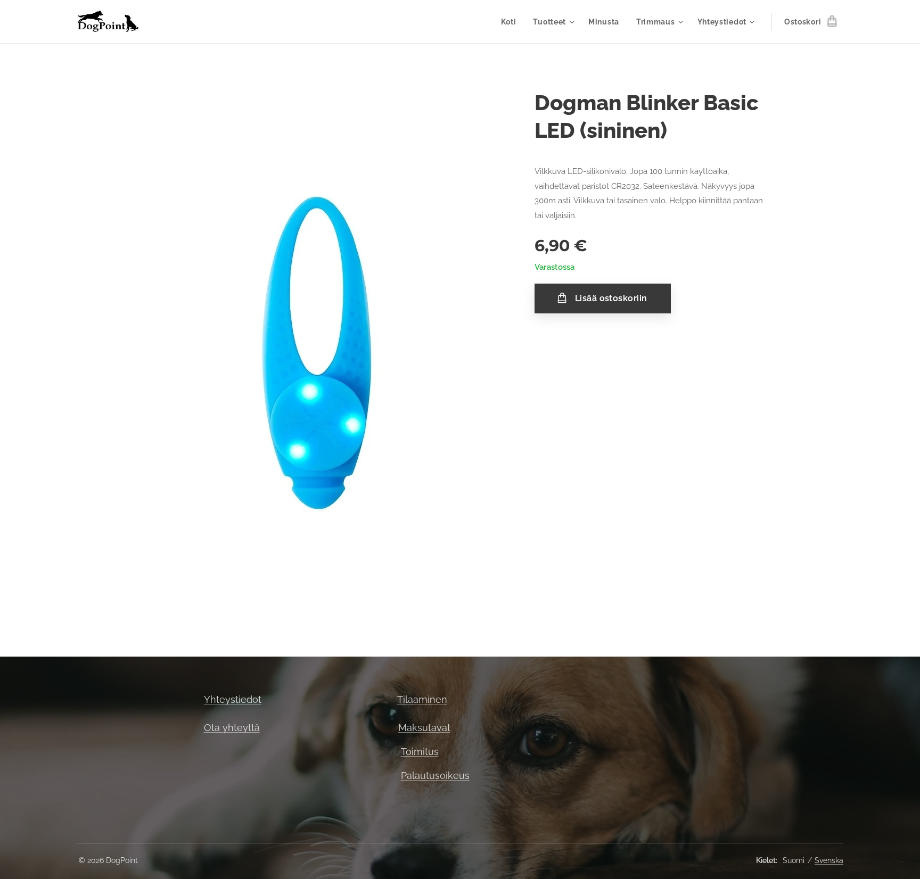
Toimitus (420, 751)
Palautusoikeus (435, 775)
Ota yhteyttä (232, 727)
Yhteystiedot (232, 699)
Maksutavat (424, 727)
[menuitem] (511, 22)
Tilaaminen (422, 699)
